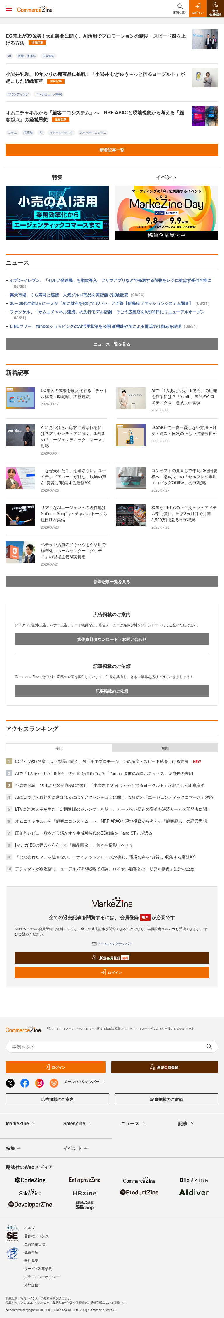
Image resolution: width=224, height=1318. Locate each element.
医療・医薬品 (27, 56)
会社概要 (31, 1260)
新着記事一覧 (112, 150)
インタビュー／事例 (49, 94)
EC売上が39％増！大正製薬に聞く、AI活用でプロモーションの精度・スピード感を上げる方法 (96, 39)
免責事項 (31, 1252)
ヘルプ (29, 1227)
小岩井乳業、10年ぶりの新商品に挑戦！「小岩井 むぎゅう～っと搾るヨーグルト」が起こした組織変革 (95, 77)
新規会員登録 (113, 957)
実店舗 (28, 133)
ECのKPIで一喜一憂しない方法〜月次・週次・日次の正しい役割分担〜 (184, 430)
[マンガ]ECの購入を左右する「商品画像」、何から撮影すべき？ (74, 845)
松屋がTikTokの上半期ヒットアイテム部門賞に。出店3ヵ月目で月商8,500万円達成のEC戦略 (184, 513)
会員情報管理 (34, 1243)
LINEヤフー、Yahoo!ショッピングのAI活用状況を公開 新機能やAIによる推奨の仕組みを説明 (105, 326)
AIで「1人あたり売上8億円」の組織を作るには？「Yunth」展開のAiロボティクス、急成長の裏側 (184, 396)
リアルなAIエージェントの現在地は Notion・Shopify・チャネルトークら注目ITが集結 (75, 513)
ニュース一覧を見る (112, 344)
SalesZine (74, 1123)
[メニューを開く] (9, 8)
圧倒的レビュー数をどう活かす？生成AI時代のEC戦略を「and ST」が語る (83, 833)
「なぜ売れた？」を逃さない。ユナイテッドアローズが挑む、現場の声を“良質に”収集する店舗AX (73, 476)
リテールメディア (61, 133)
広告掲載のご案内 (57, 1099)
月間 (165, 748)
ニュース (130, 1123)
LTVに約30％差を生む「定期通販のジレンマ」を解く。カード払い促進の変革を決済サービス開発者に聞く (113, 809)
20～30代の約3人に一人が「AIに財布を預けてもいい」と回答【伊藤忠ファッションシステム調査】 (111, 303)
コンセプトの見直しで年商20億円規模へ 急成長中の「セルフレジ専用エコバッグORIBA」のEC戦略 (184, 476)
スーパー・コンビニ (93, 133)
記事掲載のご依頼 (112, 691)
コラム (12, 133)
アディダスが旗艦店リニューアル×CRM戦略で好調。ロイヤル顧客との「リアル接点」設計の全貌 (104, 869)
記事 (183, 1123)
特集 (10, 1148)
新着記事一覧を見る (112, 581)
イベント (72, 1148)
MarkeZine (17, 1123)
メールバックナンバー (114, 943)
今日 (59, 748)
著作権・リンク (36, 1235)
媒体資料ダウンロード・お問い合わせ (112, 639)
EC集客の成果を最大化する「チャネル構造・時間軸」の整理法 (74, 393)
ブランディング (18, 94)
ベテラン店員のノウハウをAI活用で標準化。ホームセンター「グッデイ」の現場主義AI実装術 (73, 550)
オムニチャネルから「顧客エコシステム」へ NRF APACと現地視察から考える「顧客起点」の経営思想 (95, 116)
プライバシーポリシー (41, 1276)
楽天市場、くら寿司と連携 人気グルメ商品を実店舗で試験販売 (78, 295)
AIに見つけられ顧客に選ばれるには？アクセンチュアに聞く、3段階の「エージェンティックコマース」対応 (73, 436)
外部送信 (31, 1284)
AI (9, 56)
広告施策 (48, 56)
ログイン (115, 972)
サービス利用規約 (38, 1268)
